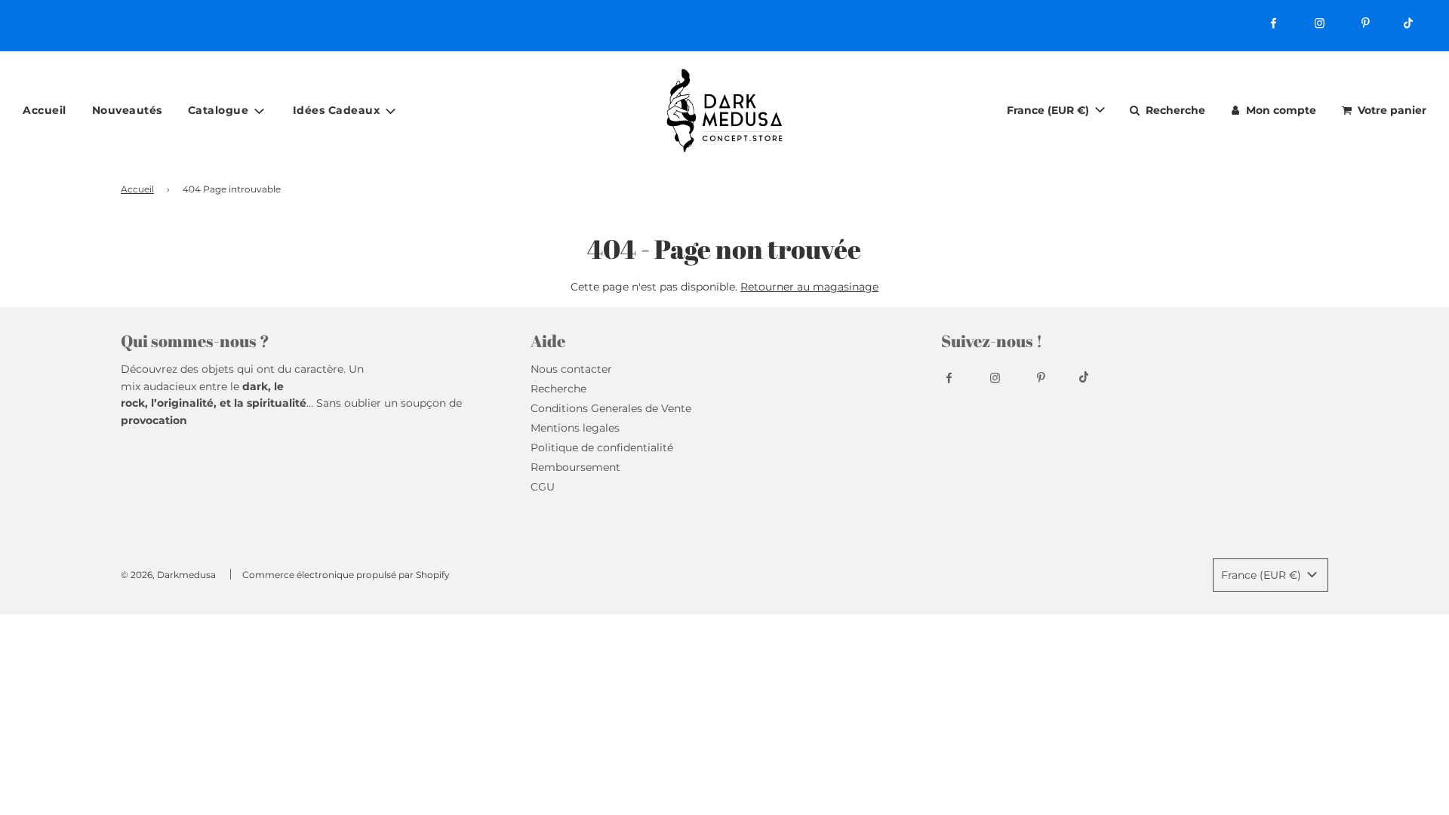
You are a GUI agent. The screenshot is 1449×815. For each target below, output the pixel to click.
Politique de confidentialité (602, 447)
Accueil (44, 110)
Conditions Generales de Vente (611, 408)
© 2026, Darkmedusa (168, 574)
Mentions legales (575, 428)
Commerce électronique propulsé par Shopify (346, 574)
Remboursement (575, 467)
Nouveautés (127, 110)
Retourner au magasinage (809, 287)
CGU (543, 487)
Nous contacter (571, 369)
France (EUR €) (1049, 110)
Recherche (558, 388)
